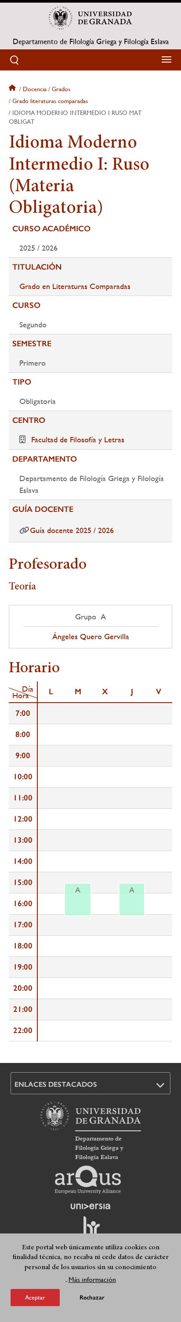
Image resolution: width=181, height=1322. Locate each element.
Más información (92, 1279)
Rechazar (92, 1297)
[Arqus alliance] (88, 1180)
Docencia (35, 89)
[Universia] (90, 1206)
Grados (61, 89)
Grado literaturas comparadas (50, 100)
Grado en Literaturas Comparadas (74, 286)
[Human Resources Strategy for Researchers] (90, 1230)
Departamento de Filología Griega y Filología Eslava (91, 41)
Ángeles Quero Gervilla (90, 636)
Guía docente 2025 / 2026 (72, 530)
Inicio (13, 89)
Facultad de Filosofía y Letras (77, 439)
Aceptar (35, 1297)
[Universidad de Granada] (90, 18)
